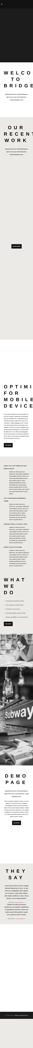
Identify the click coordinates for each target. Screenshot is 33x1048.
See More (8, 445)
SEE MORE (8, 624)
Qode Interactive (21, 1015)
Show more (16, 246)
